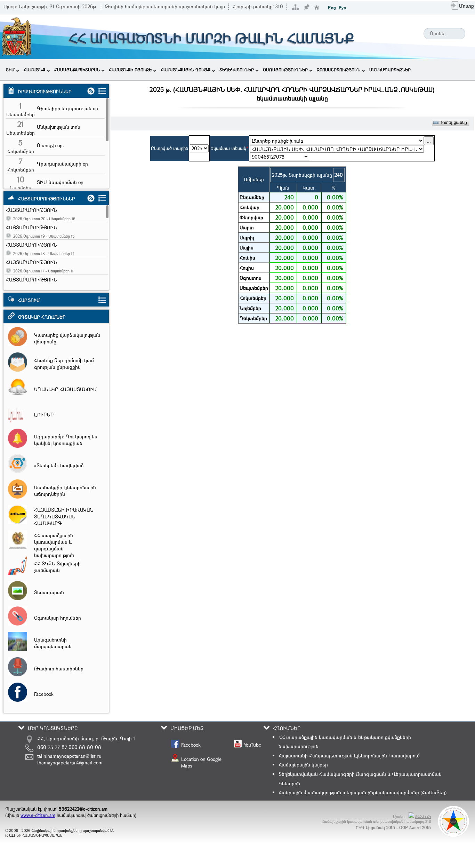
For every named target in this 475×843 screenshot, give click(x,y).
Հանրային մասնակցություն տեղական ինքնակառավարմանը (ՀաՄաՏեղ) (362, 792)
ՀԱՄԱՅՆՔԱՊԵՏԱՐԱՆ (77, 69)
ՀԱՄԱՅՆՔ (34, 69)
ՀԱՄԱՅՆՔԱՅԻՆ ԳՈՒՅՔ (185, 69)
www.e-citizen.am (38, 815)
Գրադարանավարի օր (62, 163)
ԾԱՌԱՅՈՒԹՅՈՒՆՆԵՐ (285, 69)
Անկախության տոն (58, 127)
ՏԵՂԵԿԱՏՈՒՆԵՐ (236, 69)
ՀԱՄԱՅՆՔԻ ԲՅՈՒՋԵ (130, 69)
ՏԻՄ (10, 69)
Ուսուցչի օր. (50, 145)
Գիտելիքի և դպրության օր (67, 108)
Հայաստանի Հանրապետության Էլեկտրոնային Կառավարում (349, 755)
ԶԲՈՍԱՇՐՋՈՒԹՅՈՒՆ (338, 69)
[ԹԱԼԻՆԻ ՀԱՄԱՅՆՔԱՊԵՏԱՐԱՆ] (16, 54)
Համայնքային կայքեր (303, 764)
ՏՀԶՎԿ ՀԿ (423, 816)
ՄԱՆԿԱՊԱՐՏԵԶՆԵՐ (390, 69)
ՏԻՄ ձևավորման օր (60, 182)
